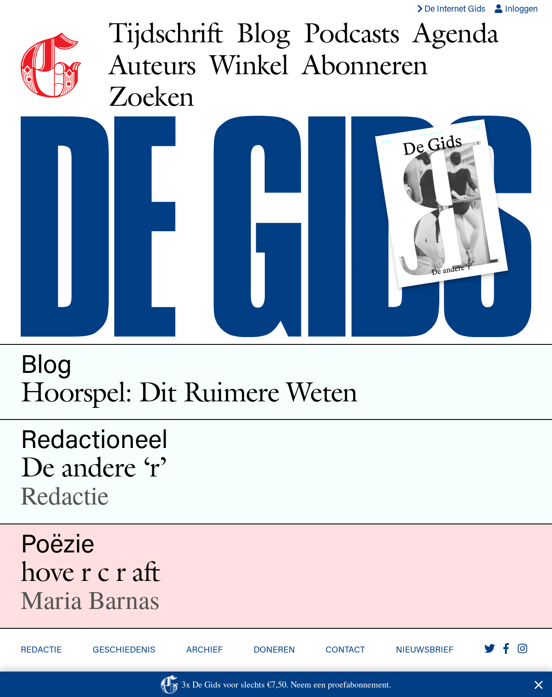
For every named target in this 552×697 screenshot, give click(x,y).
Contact (345, 649)
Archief (204, 649)
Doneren (274, 649)
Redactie (41, 649)
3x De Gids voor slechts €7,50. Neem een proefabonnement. (286, 684)
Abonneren (365, 64)
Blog (263, 32)
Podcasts (351, 32)
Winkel (249, 64)
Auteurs (152, 64)
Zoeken (151, 96)
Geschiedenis (124, 649)
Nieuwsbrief (424, 649)
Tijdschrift (166, 32)
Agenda (455, 32)
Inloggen (520, 8)
